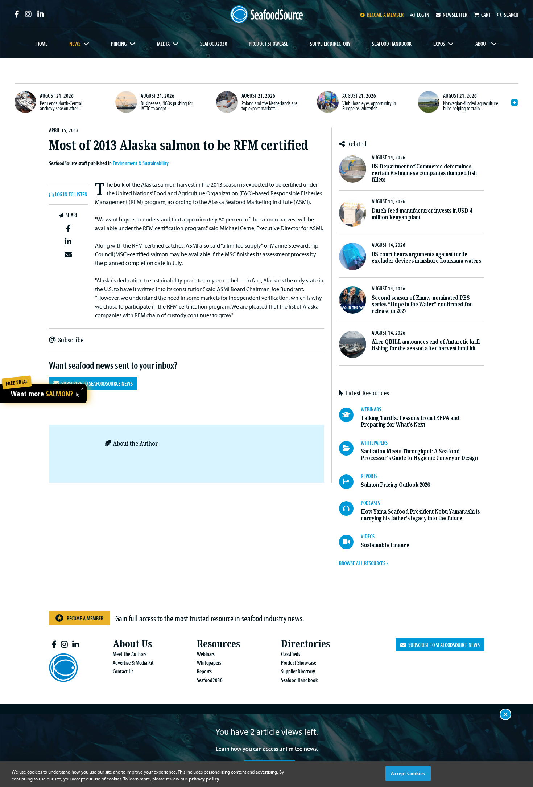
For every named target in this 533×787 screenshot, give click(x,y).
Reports (204, 671)
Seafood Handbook (392, 43)
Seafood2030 (213, 43)
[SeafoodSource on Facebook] (17, 14)
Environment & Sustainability (141, 163)
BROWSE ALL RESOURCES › (363, 563)
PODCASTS (370, 502)
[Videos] (350, 542)
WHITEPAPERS (374, 442)
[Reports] (350, 481)
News (74, 43)
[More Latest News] (514, 102)
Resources (218, 643)
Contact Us (123, 671)
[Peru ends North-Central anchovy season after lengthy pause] (25, 102)
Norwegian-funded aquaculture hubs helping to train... (470, 105)
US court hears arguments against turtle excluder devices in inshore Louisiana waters (426, 257)
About (481, 43)
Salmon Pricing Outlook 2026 (395, 485)
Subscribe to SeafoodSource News (96, 383)
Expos (439, 43)
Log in (423, 14)
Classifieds (290, 653)
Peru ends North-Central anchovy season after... (61, 105)
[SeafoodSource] (266, 14)
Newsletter (455, 14)
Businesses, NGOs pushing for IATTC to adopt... (167, 105)
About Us (132, 643)
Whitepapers (209, 662)
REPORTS (369, 476)
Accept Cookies (408, 773)
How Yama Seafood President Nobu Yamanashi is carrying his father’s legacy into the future (420, 514)
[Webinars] (350, 415)
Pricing (119, 43)
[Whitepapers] (350, 448)
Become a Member (85, 618)
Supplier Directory (330, 43)
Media (163, 43)
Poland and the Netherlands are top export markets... (269, 105)
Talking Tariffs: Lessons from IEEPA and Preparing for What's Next (410, 421)
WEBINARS (371, 409)
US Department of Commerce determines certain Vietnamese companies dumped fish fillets (424, 173)
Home (41, 43)
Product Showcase (268, 43)
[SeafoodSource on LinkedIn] (40, 14)
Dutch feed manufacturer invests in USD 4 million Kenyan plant (422, 214)
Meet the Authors (129, 653)
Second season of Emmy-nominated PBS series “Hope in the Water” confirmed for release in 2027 (422, 304)
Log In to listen (71, 194)
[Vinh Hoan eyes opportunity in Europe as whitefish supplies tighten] (328, 102)
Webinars (206, 653)
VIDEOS (368, 536)
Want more (42, 394)
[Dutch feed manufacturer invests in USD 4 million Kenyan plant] (352, 213)
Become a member (385, 14)
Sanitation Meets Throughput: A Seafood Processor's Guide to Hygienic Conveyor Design (419, 454)
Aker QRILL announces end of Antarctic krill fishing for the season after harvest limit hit (426, 345)
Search (511, 14)
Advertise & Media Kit (133, 662)
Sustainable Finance (385, 545)
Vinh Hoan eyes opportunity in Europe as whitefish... (369, 105)
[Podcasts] (350, 508)
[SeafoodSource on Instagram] (28, 14)
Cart (486, 14)
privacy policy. (204, 779)
